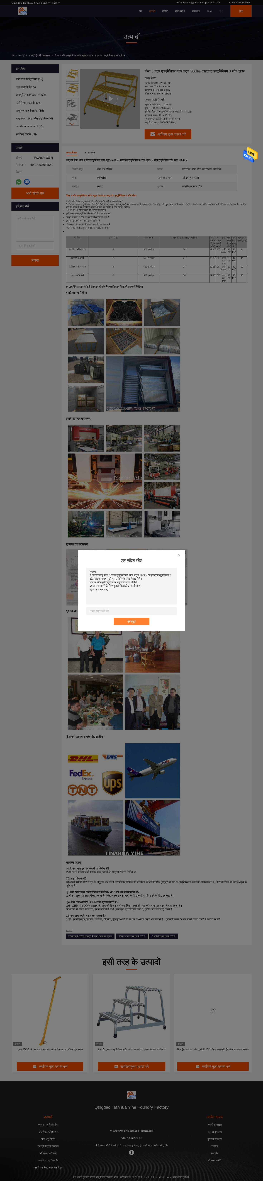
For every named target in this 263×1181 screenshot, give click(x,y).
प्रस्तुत (131, 621)
